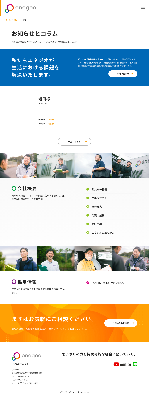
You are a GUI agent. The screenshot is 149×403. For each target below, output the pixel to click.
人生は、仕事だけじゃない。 (109, 283)
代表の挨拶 (98, 215)
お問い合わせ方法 (120, 323)
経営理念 (97, 206)
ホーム (8, 20)
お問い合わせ (123, 73)
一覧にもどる (74, 141)
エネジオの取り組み (103, 232)
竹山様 (51, 123)
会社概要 (97, 224)
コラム (16, 20)
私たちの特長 (99, 189)
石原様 (51, 119)
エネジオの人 (99, 198)
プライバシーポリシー (67, 392)
